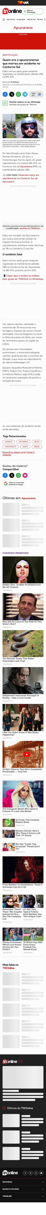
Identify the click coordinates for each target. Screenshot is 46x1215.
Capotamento (10, 447)
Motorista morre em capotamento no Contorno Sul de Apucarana (21, 178)
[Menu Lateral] (4, 20)
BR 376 (36, 442)
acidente (8, 442)
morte (25, 447)
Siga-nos (34, 94)
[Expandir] (42, 1196)
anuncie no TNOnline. (30, 228)
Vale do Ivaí (31, 19)
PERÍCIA (37, 447)
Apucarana (10, 19)
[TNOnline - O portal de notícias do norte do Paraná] (12, 11)
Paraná (40, 19)
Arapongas (20, 19)
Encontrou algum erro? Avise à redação (18, 453)
